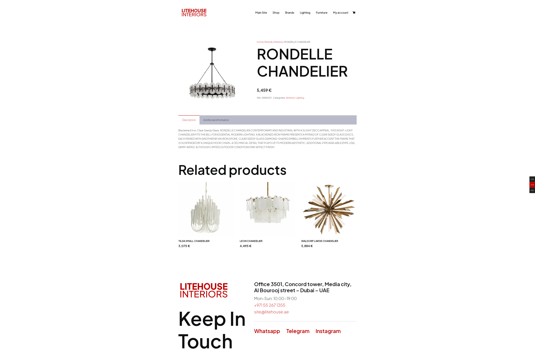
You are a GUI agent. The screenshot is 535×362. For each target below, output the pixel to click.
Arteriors (278, 41)
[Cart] (354, 12)
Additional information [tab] (216, 119)
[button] (241, 45)
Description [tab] (189, 119)
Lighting (300, 97)
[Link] (194, 12)
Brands (269, 41)
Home (260, 41)
